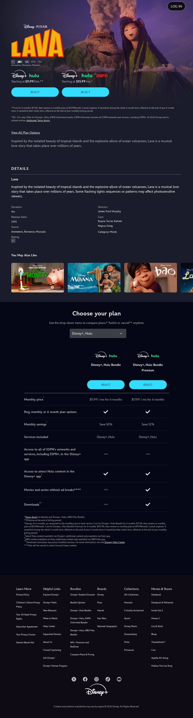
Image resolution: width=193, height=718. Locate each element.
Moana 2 (155, 618)
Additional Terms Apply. (38, 120)
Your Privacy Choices (25, 634)
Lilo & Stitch (157, 626)
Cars (153, 650)
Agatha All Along (159, 658)
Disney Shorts (130, 626)
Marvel (100, 610)
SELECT (35, 92)
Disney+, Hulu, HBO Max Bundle (82, 632)
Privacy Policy (22, 594)
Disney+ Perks (50, 602)
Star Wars (101, 618)
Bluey (154, 634)
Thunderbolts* (158, 642)
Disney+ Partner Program (55, 666)
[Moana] (94, 277)
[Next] (186, 277)
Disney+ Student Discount (82, 594)
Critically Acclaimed (134, 610)
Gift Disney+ (49, 658)
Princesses (129, 650)
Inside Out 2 (157, 610)
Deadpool (156, 594)
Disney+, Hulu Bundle (80, 610)
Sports (127, 618)
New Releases (50, 610)
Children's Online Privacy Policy (28, 604)
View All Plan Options (25, 132)
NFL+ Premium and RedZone (79, 644)
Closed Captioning (52, 650)
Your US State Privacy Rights (26, 616)
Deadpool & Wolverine (162, 602)
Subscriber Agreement (27, 626)
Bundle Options (77, 602)
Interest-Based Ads (25, 642)
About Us (47, 642)
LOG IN (176, 6)
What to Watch (50, 618)
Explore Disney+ (51, 594)
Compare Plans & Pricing (82, 654)
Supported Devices (52, 634)
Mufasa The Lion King (161, 666)
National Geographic (107, 626)
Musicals (128, 602)
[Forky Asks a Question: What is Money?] (37, 277)
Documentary (130, 634)
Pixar (99, 602)
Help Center (49, 626)
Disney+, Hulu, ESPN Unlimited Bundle (80, 620)
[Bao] (150, 277)
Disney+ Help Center (115, 542)
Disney (100, 594)
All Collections (131, 594)
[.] (74, 679)
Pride (126, 642)
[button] (56, 589)
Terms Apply (31, 517)
